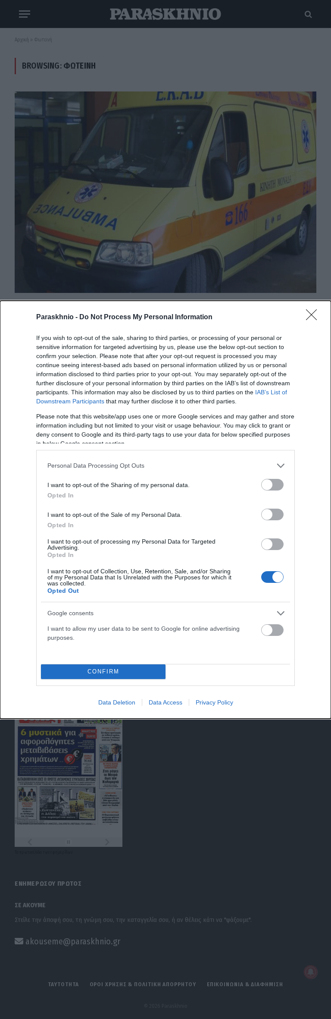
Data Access (165, 702)
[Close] (314, 317)
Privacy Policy (214, 702)
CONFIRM (103, 671)
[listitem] (165, 465)
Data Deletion (116, 702)
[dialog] (165, 510)
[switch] (272, 485)
